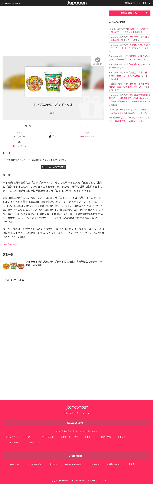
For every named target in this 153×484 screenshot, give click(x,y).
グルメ (55, 136)
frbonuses (114, 28)
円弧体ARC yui (137, 64)
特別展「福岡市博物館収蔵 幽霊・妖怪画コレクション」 (129, 85)
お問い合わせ (114, 464)
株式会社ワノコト (99, 480)
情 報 (28, 125)
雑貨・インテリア (70, 436)
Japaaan (76, 3)
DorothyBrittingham (119, 109)
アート (30, 436)
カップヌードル (87, 136)
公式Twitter (94, 464)
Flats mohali (115, 36)
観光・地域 (106, 436)
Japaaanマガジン (12, 3)
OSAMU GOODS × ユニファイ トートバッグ (129, 46)
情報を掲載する (128, 13)
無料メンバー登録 (132, 2)
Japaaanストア (14, 464)
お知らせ (54, 464)
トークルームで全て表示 (54, 166)
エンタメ (123, 436)
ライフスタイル (14, 442)
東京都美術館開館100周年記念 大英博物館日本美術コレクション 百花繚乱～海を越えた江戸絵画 (131, 98)
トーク (79, 125)
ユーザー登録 (35, 464)
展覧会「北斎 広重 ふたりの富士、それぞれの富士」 (129, 74)
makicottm (114, 117)
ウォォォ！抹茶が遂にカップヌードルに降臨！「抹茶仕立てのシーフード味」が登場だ (64, 263)
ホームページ (19, 146)
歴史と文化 (34, 442)
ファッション (48, 436)
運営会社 (132, 464)
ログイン (146, 2)
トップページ (13, 436)
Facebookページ (73, 464)
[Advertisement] (53, 31)
